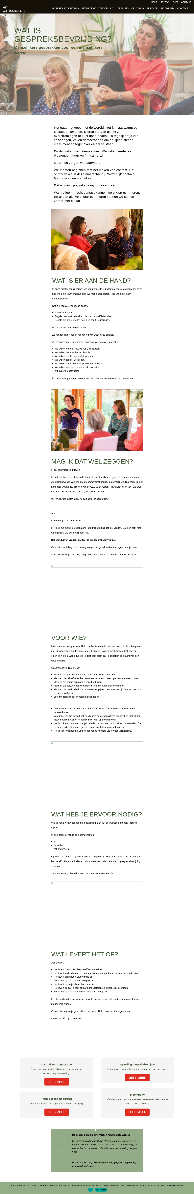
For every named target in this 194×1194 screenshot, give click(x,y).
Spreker (152, 8)
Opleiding (137, 8)
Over (175, 2)
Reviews (164, 2)
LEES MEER (57, 1082)
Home (154, 2)
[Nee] (190, 1187)
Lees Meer (101, 1190)
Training (123, 8)
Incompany (167, 8)
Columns (186, 2)
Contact (182, 8)
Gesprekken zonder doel (98, 8)
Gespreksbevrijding (65, 8)
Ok (90, 1190)
